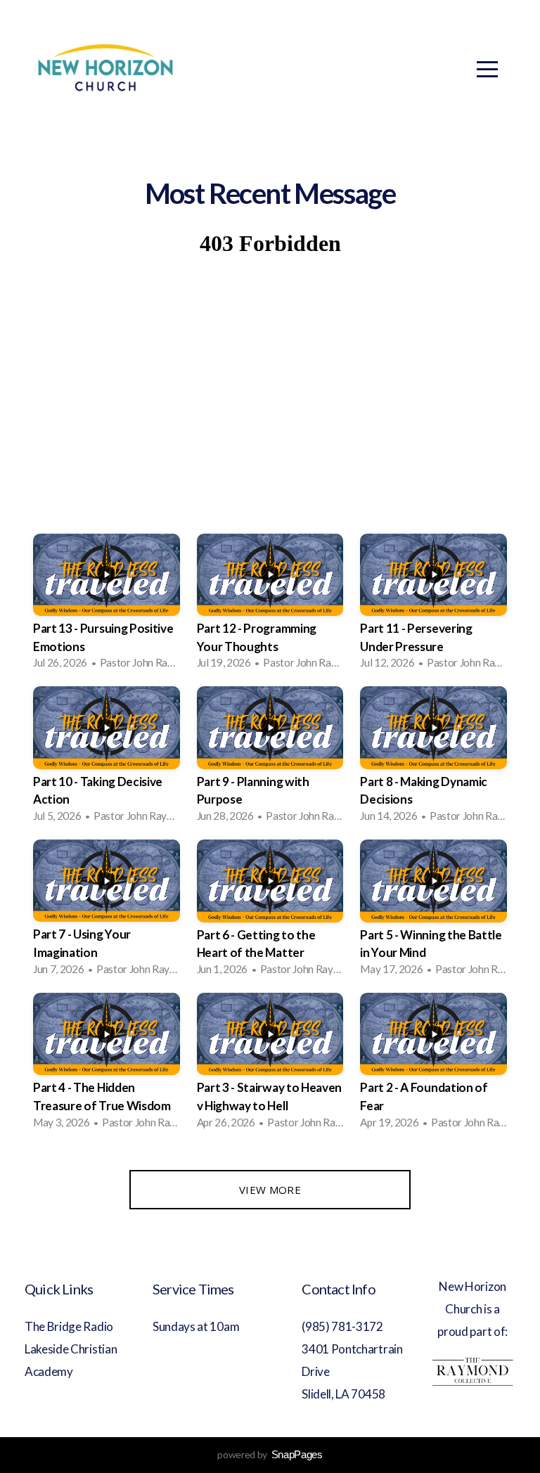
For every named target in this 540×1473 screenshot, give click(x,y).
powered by (269, 1454)
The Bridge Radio (70, 1326)
